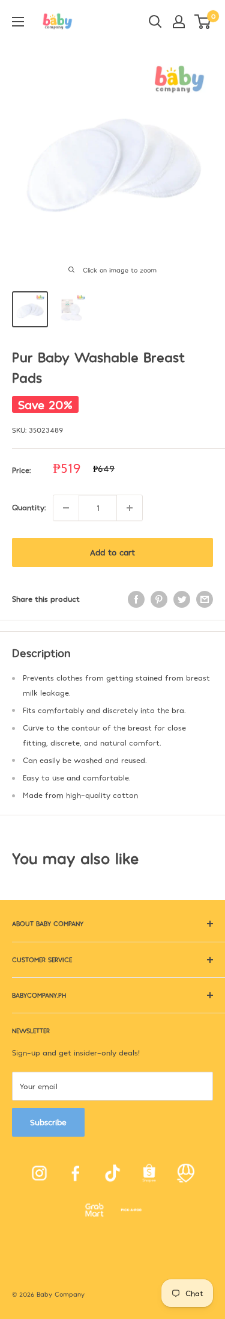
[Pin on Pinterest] (159, 599)
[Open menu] (18, 21)
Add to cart (112, 552)
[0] (203, 21)
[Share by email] (204, 599)
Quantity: (29, 507)
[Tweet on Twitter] (181, 599)
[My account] (179, 21)
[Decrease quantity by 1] (66, 507)
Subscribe (48, 1122)
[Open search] (155, 21)
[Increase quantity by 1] (129, 507)
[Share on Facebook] (136, 599)
